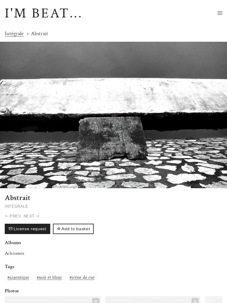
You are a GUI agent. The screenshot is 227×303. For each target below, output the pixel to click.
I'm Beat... (44, 13)
